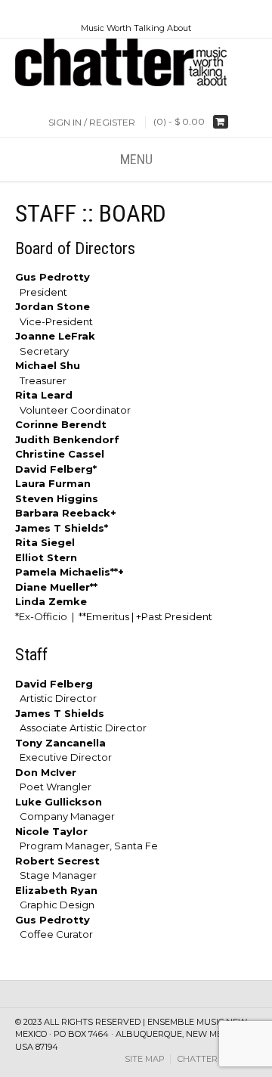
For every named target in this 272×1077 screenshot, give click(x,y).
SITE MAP (145, 1059)
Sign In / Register (91, 122)
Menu (136, 159)
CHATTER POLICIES (217, 1059)
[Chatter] (136, 62)
